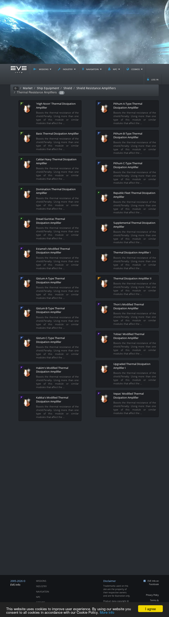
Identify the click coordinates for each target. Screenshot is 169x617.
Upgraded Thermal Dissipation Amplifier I (131, 366)
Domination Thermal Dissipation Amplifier (56, 191)
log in (154, 79)
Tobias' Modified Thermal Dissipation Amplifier (128, 336)
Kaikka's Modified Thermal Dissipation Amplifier (52, 399)
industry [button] (68, 69)
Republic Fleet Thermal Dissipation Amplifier (134, 195)
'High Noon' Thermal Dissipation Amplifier (56, 105)
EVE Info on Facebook (153, 582)
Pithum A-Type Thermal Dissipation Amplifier (127, 105)
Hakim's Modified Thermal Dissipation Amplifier (52, 370)
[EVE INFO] (18, 69)
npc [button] (115, 69)
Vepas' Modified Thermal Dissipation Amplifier (128, 395)
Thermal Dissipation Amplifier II (132, 278)
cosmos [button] (135, 69)
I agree (150, 608)
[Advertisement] (84, 32)
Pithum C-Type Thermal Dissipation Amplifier (127, 165)
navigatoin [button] (92, 69)
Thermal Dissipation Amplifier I (132, 252)
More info (107, 612)
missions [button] (43, 69)
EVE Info (15, 585)
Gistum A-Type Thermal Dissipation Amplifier (50, 280)
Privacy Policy (152, 594)
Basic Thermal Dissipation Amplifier (57, 133)
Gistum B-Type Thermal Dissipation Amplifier (50, 310)
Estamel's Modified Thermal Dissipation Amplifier (53, 251)
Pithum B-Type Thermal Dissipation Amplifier (127, 135)
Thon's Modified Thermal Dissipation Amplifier (128, 306)
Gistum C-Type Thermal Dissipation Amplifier (50, 340)
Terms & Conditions (153, 602)
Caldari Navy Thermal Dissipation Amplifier (56, 161)
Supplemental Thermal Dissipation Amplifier (134, 225)
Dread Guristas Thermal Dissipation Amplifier (50, 221)
